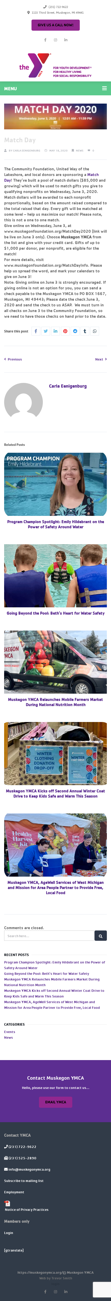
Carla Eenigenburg (26, 150)
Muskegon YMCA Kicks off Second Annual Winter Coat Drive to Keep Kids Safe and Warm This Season (55, 793)
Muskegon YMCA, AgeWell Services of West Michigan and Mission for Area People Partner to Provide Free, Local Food (55, 887)
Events (9, 1031)
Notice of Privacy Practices (27, 1209)
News (79, 150)
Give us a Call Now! (56, 24)
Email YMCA (55, 1101)
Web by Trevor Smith (55, 1278)
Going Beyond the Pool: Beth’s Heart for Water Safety (56, 613)
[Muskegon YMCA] (55, 65)
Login (8, 1232)
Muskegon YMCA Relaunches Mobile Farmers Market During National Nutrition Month (55, 702)
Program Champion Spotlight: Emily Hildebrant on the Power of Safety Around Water (55, 524)
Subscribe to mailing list (24, 1180)
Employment (14, 1192)
